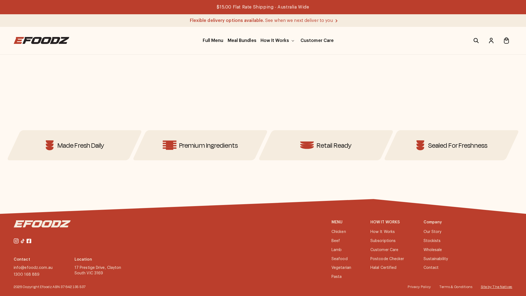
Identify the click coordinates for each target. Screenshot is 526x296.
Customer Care (384, 250)
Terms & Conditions (456, 286)
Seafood (339, 259)
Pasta (336, 277)
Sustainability (436, 259)
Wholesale (433, 250)
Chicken (338, 232)
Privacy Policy (419, 286)
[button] (213, 41)
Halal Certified (383, 268)
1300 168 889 (26, 275)
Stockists (432, 241)
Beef (335, 241)
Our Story (433, 232)
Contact (431, 268)
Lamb (336, 250)
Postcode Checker (387, 259)
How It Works (382, 232)
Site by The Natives (496, 286)
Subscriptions (383, 241)
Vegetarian (341, 268)
